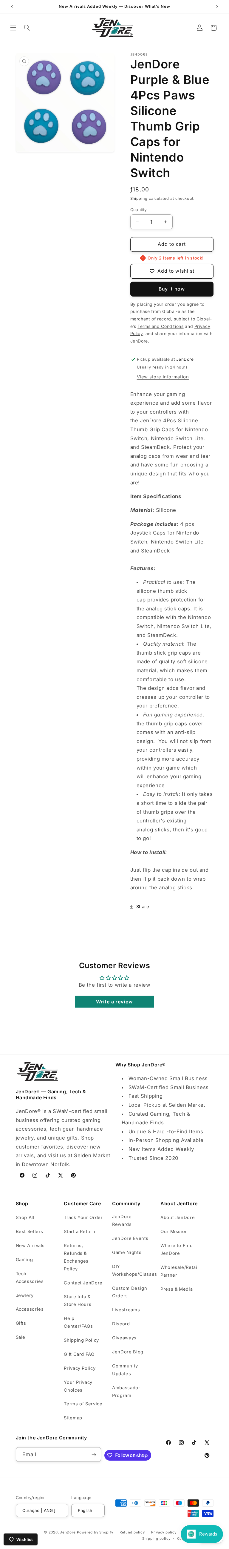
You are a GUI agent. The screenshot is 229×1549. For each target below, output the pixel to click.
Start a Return (79, 1231)
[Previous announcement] (11, 6)
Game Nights (126, 1252)
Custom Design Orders (129, 1292)
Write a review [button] (114, 1002)
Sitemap (73, 1418)
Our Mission (174, 1231)
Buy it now (172, 289)
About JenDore (177, 1217)
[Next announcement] (217, 6)
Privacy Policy (79, 1368)
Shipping (139, 198)
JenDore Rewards (121, 1220)
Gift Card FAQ (79, 1354)
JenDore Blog (127, 1352)
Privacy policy (164, 1532)
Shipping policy (156, 1538)
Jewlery (25, 1295)
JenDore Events (130, 1238)
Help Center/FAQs (78, 1322)
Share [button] (142, 906)
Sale (21, 1337)
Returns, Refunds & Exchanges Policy (76, 1257)
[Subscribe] (94, 1454)
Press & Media (176, 1289)
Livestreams (126, 1309)
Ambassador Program (126, 1391)
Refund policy (132, 1532)
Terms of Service (83, 1404)
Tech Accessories (30, 1277)
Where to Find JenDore (176, 1249)
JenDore (67, 1532)
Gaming (24, 1259)
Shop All (25, 1217)
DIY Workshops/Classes (134, 1270)
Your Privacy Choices (78, 1386)
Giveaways (124, 1338)
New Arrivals (30, 1245)
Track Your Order (83, 1217)
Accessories (30, 1309)
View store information (163, 377)
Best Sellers (30, 1231)
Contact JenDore (83, 1283)
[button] (13, 28)
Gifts (21, 1323)
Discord (121, 1324)
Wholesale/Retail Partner (179, 1271)
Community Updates (125, 1369)
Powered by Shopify (95, 1532)
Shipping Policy (81, 1340)
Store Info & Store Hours (77, 1300)
